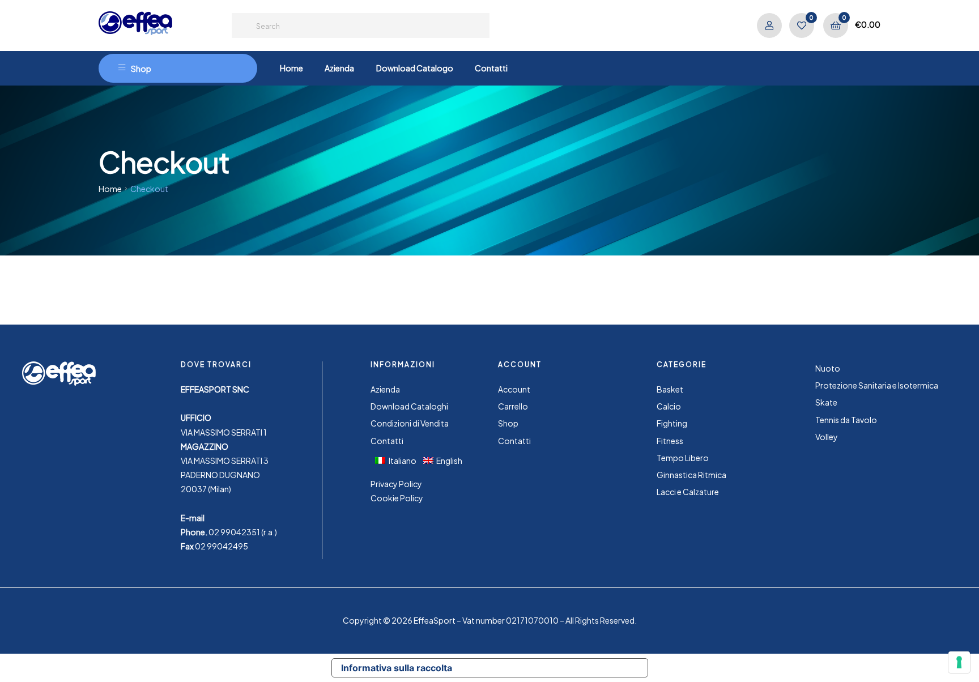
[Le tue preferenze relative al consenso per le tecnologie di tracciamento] (959, 662)
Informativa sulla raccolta (396, 668)
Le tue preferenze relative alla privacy (555, 668)
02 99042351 (234, 532)
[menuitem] (399, 459)
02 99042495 (221, 546)
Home (110, 189)
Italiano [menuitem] (402, 460)
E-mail (193, 518)
